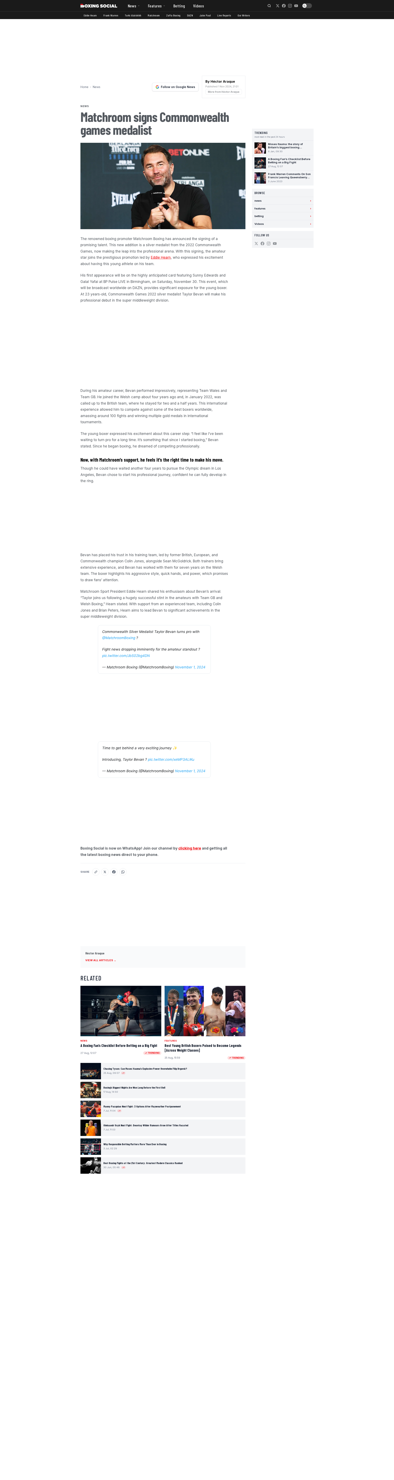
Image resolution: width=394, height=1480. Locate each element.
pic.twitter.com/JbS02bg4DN (126, 656)
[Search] (269, 6)
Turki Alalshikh (133, 15)
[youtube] (296, 6)
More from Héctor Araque (223, 91)
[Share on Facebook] (114, 872)
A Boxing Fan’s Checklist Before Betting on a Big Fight (118, 1045)
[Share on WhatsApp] (123, 872)
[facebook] (284, 6)
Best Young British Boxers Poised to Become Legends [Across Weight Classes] (203, 1047)
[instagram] (290, 6)
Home (84, 87)
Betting (179, 5)
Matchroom (154, 15)
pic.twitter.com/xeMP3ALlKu (171, 759)
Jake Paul (205, 15)
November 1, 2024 (190, 667)
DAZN (190, 15)
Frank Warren (110, 15)
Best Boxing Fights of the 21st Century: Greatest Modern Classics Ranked (142, 1163)
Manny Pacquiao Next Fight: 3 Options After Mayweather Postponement (142, 1106)
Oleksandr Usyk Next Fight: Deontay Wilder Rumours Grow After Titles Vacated (145, 1125)
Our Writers (244, 15)
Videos (198, 5)
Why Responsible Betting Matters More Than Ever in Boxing (134, 1144)
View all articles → (100, 960)
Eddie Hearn (90, 15)
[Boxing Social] (98, 6)
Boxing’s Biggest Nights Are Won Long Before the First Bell (134, 1087)
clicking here (189, 848)
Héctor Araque (94, 953)
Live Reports (224, 15)
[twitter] (277, 6)
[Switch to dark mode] (307, 6)
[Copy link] (96, 872)
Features (155, 5)
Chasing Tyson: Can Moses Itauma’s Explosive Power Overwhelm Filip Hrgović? (145, 1068)
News (132, 5)
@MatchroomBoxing (118, 638)
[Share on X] (105, 872)
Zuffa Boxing (173, 15)
